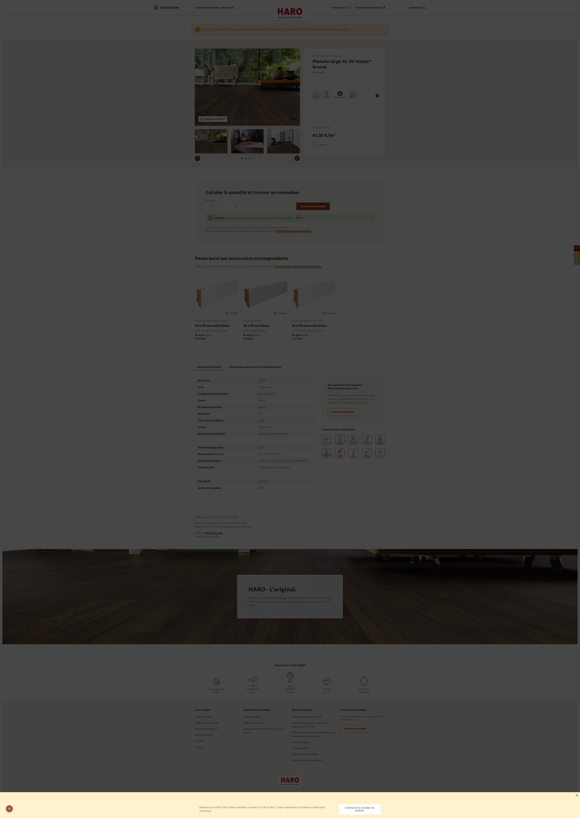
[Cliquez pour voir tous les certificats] (377, 95)
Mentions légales (300, 742)
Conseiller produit (204, 716)
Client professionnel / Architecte (214, 7)
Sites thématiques (204, 735)
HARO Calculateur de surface (293, 231)
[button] (577, 248)
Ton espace (210, 200)
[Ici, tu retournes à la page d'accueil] (290, 781)
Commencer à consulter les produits (359, 809)
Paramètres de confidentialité (307, 760)
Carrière (199, 741)
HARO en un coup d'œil (206, 722)
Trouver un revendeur (313, 206)
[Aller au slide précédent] (197, 158)
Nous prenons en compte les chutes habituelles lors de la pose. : (259, 218)
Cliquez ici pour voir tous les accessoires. (298, 266)
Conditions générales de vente (307, 716)
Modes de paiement (253, 722)
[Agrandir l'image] (293, 119)
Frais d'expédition (252, 716)
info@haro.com (214, 533)
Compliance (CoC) (301, 748)
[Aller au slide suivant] (297, 158)
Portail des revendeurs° (206, 728)
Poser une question (343, 412)
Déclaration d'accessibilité (305, 754)
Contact (199, 747)
